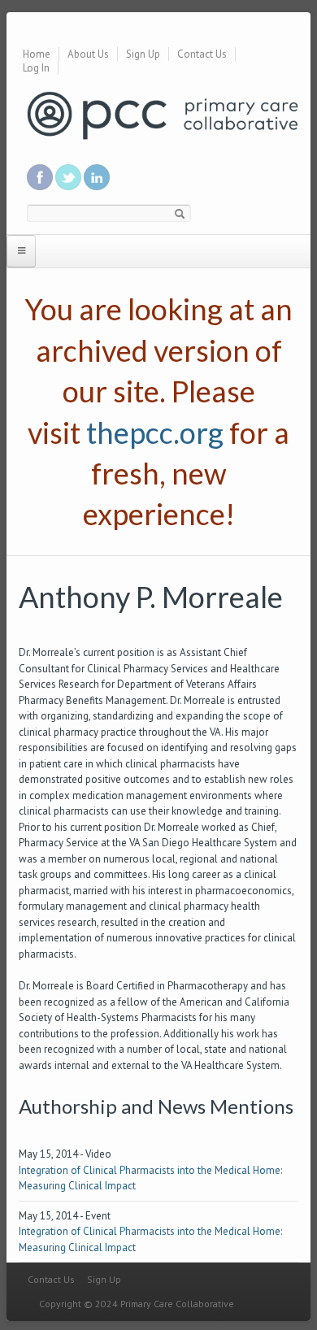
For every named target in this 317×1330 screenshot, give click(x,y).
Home (36, 54)
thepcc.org (155, 432)
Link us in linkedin (97, 177)
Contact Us (202, 54)
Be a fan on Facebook (40, 177)
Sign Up (143, 54)
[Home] (162, 114)
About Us (88, 54)
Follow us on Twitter (68, 177)
